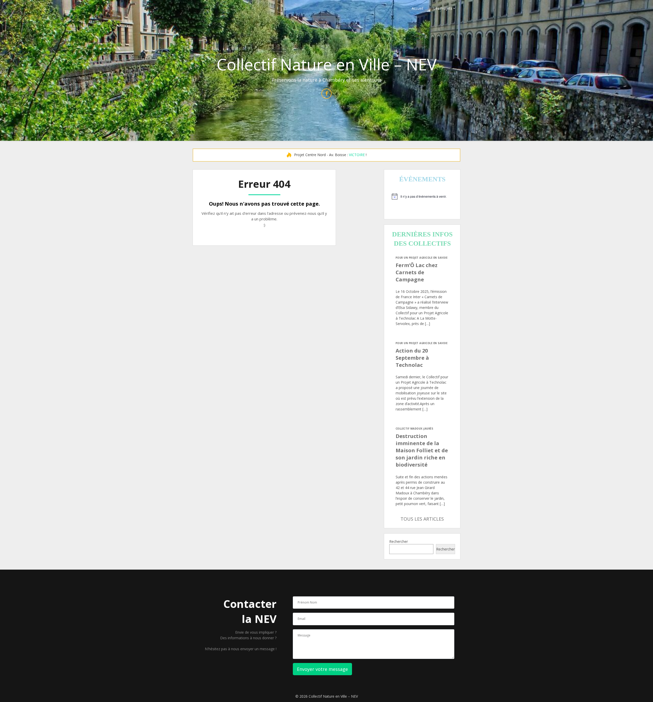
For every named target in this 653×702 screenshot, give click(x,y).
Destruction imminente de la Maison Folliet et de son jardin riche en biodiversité (422, 450)
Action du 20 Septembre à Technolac (412, 357)
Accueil (417, 8)
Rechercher (398, 541)
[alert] (422, 196)
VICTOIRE (357, 154)
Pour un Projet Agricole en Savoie (421, 257)
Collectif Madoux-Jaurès (414, 428)
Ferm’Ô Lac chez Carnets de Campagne (416, 272)
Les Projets (442, 8)
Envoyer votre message (322, 669)
